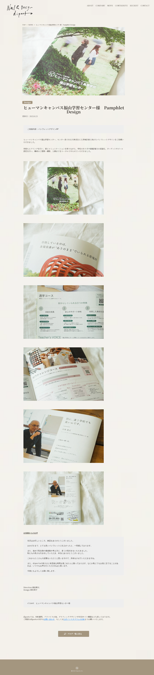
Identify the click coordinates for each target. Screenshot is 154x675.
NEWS (110, 5)
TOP (24, 24)
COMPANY (100, 5)
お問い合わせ (49, 619)
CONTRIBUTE (121, 5)
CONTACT (145, 5)
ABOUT (90, 5)
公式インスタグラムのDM (74, 619)
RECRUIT (134, 5)
